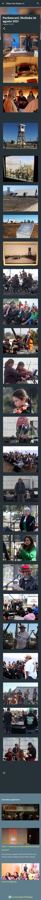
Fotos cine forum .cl (15, 3)
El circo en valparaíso (9, 882)
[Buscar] (38, 3)
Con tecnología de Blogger (22, 897)
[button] (4, 28)
